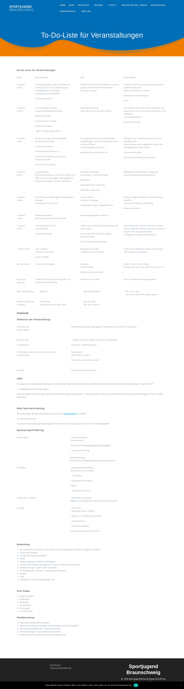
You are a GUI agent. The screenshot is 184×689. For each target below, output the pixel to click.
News (71, 5)
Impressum (55, 664)
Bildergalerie (158, 5)
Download (22, 312)
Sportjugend (21, 8)
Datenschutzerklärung (60, 667)
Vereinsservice (68, 11)
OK (136, 685)
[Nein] (181, 685)
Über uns (86, 11)
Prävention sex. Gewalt (135, 5)
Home (63, 5)
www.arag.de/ (70, 413)
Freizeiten (83, 5)
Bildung (99, 5)
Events (112, 5)
